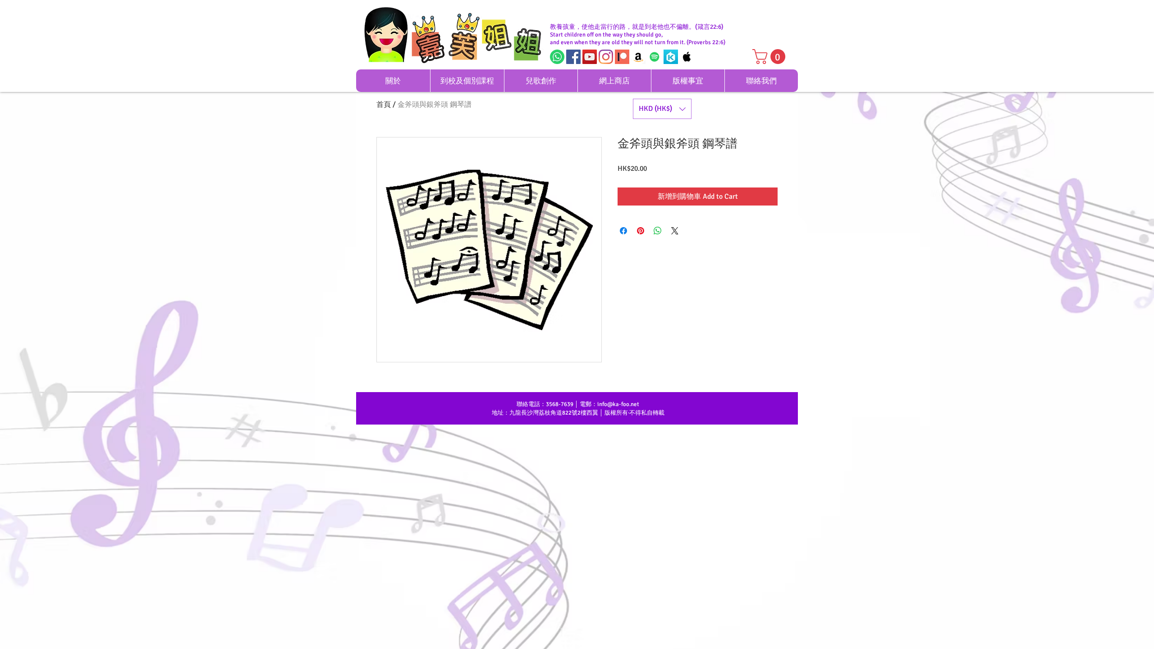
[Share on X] (674, 230)
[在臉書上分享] (623, 230)
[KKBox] (671, 57)
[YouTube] (589, 57)
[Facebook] (573, 57)
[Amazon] (638, 57)
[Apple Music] (687, 57)
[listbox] (662, 109)
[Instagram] (606, 57)
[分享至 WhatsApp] (657, 230)
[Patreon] (622, 57)
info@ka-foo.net (618, 404)
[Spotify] (654, 57)
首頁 (383, 104)
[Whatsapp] (557, 57)
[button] (770, 56)
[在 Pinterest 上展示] (640, 230)
